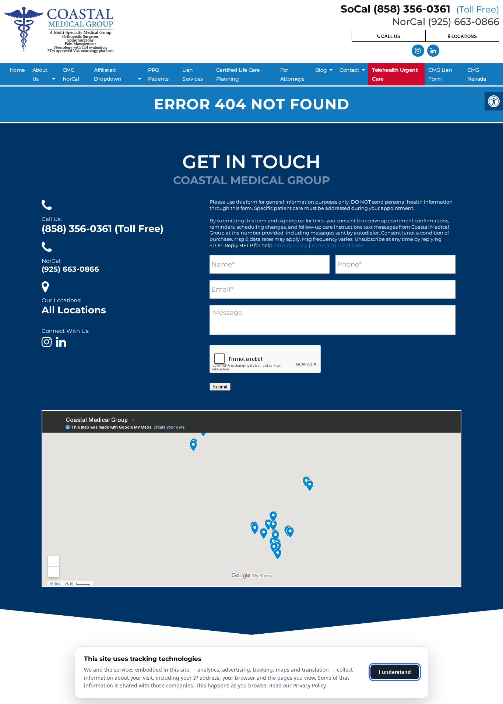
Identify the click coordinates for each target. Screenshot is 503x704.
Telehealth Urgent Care (395, 74)
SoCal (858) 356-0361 (420, 9)
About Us (40, 74)
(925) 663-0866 (70, 269)
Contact (349, 70)
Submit (220, 387)
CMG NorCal (71, 74)
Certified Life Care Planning (238, 74)
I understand (395, 672)
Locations (463, 36)
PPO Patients (158, 74)
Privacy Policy (291, 245)
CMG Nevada (476, 74)
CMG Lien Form (440, 74)
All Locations (74, 310)
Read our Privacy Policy (297, 685)
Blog (321, 70)
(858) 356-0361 (102, 228)
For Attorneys (292, 74)
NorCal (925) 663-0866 (445, 22)
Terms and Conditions (337, 245)
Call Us (390, 36)
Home (17, 70)
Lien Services (192, 74)
